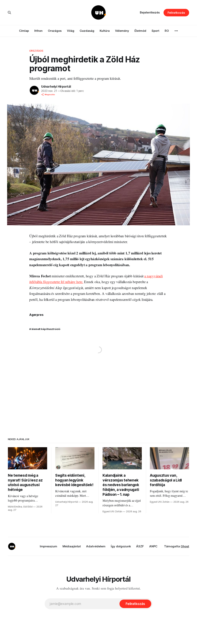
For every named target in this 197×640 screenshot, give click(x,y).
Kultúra (105, 31)
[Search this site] (9, 12)
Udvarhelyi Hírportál (56, 86)
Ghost (185, 546)
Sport (155, 31)
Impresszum (48, 546)
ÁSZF (140, 546)
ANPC (153, 546)
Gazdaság (87, 31)
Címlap (24, 31)
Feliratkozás (176, 12)
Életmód (140, 31)
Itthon (38, 31)
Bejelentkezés (150, 12)
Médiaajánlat (72, 546)
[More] (176, 31)
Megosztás (50, 94)
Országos (55, 31)
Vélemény (122, 31)
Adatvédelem (95, 546)
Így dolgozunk (121, 546)
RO (167, 31)
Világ (70, 31)
